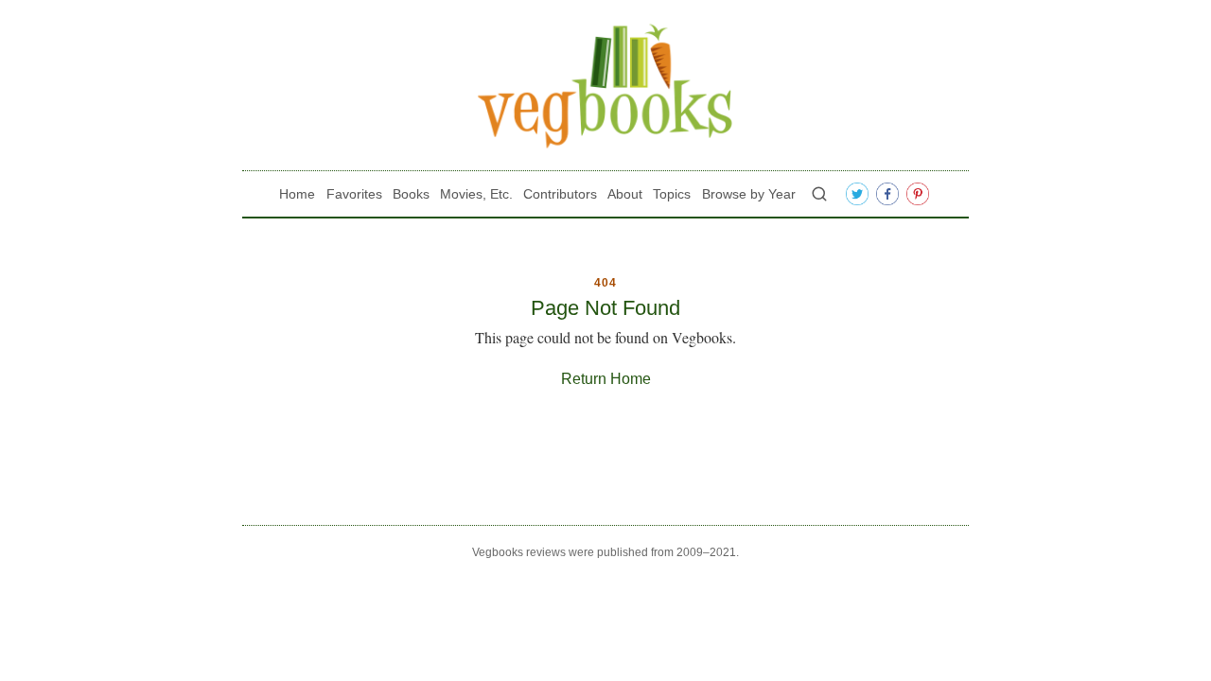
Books (411, 193)
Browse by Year (749, 193)
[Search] (819, 194)
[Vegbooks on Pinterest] (918, 194)
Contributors (560, 193)
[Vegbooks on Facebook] (887, 194)
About (624, 193)
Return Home (606, 379)
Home (297, 193)
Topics (672, 193)
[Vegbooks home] (605, 86)
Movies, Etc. (476, 193)
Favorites (354, 193)
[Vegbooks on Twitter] (857, 194)
